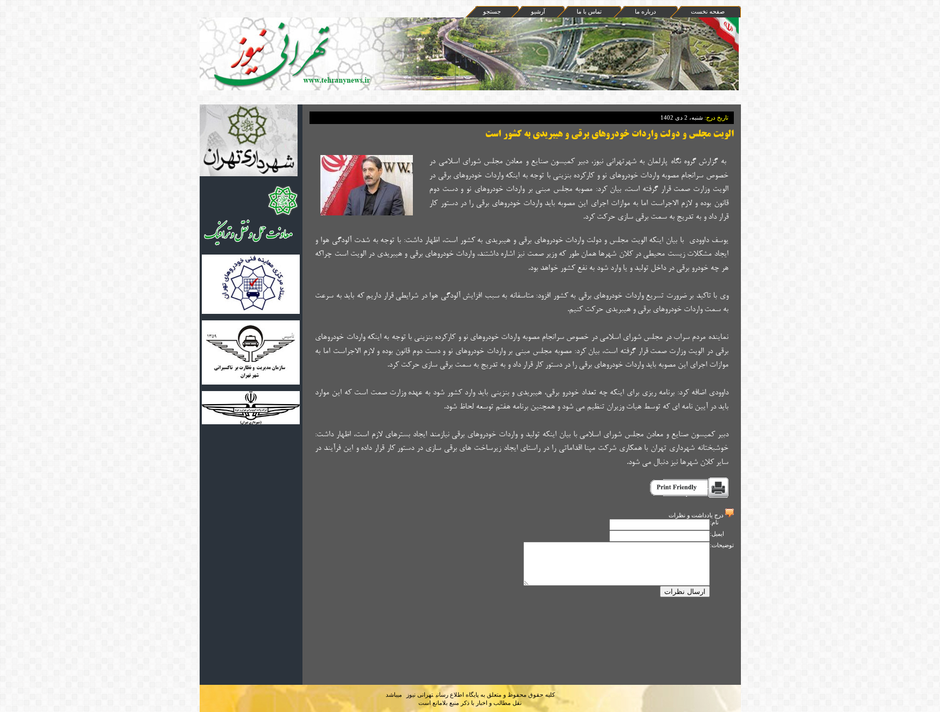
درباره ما (645, 11)
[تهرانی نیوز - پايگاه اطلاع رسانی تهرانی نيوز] (421, 164)
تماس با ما (589, 11)
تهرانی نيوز (419, 694)
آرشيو (538, 11)
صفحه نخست (708, 11)
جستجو (492, 11)
